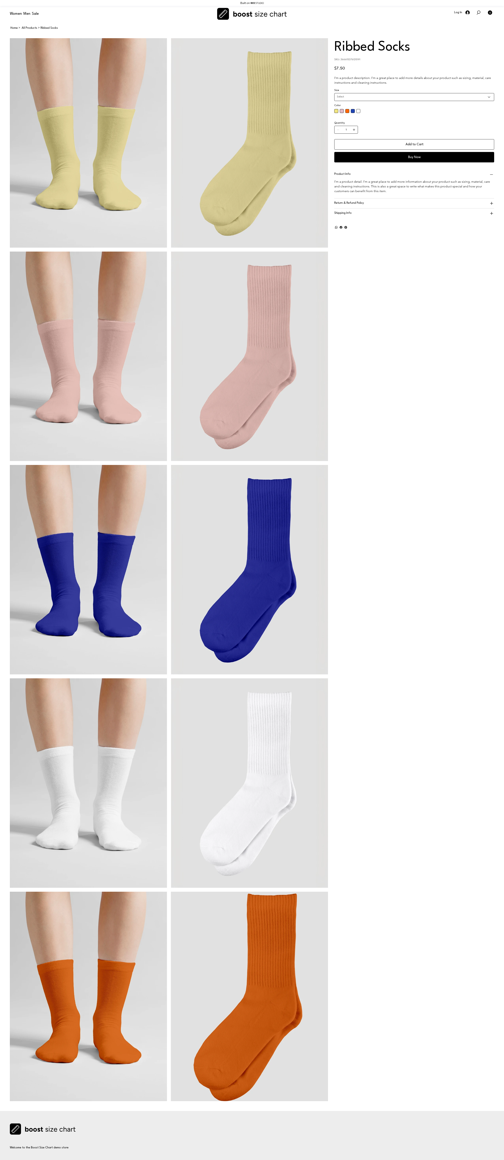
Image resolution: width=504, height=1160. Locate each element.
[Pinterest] (346, 227)
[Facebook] (341, 227)
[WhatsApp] (336, 227)
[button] (490, 12)
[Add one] (354, 130)
